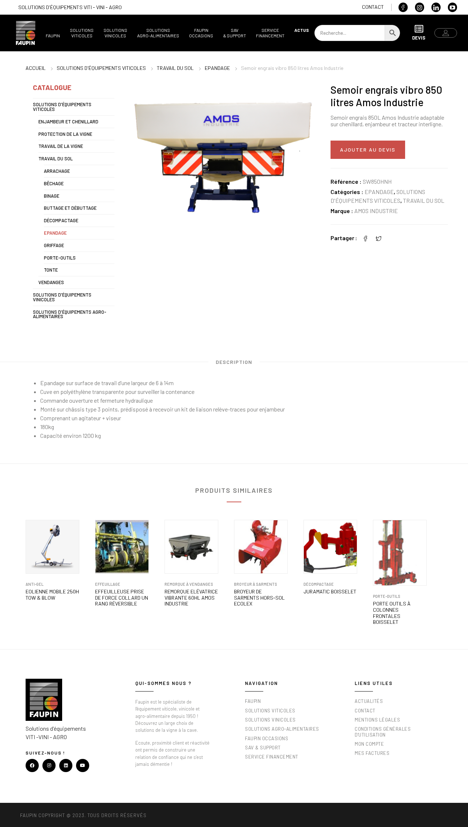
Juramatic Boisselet (329, 592)
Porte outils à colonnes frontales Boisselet (392, 613)
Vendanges (51, 282)
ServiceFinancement (270, 32)
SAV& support (234, 32)
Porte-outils (60, 258)
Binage (51, 196)
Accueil (36, 68)
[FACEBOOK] (32, 765)
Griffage (54, 245)
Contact (373, 7)
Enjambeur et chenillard (68, 121)
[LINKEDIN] (65, 765)
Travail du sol (175, 68)
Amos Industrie (376, 210)
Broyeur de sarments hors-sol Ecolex (259, 598)
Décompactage (61, 220)
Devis (418, 38)
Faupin (53, 35)
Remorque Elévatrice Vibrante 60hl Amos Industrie (191, 598)
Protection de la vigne (65, 134)
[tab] (234, 364)
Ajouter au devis (368, 149)
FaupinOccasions (201, 32)
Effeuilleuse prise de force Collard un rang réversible (121, 598)
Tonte (51, 270)
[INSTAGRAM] (49, 765)
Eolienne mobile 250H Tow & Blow (52, 595)
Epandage (217, 68)
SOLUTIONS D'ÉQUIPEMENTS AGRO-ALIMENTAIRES (69, 314)
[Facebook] (366, 237)
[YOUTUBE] (82, 765)
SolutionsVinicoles (115, 32)
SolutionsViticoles (82, 32)
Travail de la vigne (60, 146)
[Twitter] (379, 237)
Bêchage (54, 183)
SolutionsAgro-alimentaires (158, 32)
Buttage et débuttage (70, 208)
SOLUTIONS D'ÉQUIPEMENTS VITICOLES (101, 68)
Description (234, 362)
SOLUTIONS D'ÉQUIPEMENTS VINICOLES (62, 297)
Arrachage (57, 171)
